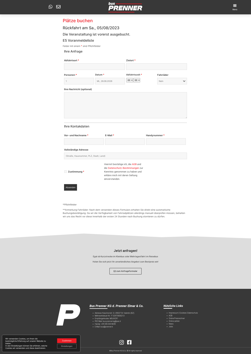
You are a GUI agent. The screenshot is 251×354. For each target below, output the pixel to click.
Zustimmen (67, 341)
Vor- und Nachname (76, 135)
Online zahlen (174, 321)
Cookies (182, 313)
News (171, 324)
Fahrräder (162, 75)
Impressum (173, 313)
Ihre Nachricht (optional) (78, 89)
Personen (70, 75)
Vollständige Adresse (76, 149)
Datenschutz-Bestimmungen (123, 168)
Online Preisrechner (177, 318)
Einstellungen (66, 346)
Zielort (131, 60)
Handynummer (155, 135)
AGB (134, 164)
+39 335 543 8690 (108, 324)
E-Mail (109, 135)
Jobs (171, 327)
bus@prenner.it (107, 327)
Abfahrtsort (71, 60)
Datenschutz (192, 313)
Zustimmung (76, 171)
